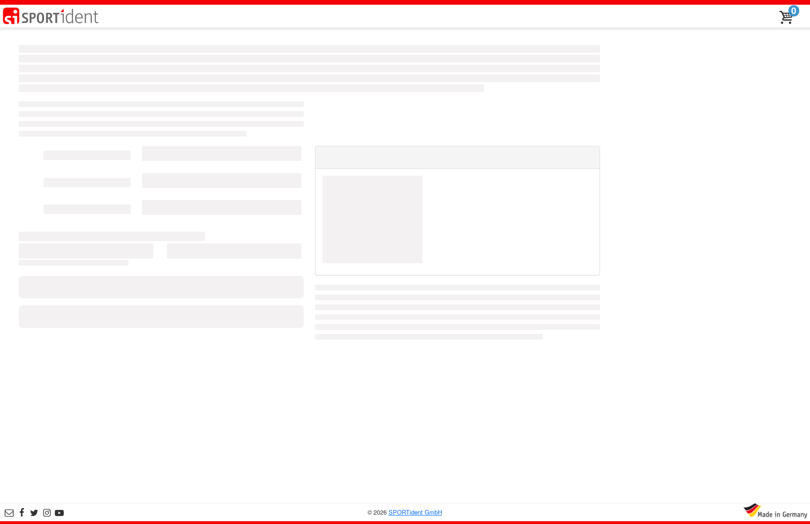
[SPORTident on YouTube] (59, 513)
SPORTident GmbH (415, 512)
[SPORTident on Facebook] (21, 513)
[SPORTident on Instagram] (47, 513)
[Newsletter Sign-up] (9, 513)
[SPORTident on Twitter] (34, 513)
